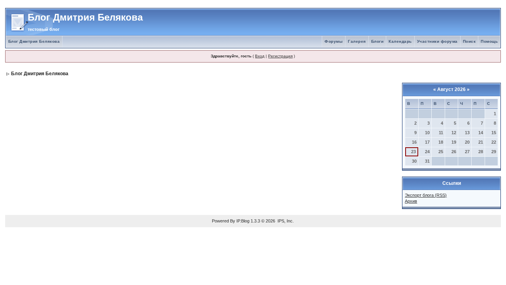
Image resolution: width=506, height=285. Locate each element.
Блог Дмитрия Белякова (34, 41)
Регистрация (280, 56)
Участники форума (437, 41)
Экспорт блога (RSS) (426, 195)
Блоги (377, 41)
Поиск (469, 41)
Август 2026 (451, 89)
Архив (411, 201)
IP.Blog (242, 220)
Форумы (334, 41)
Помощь (489, 41)
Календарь (400, 41)
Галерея (357, 41)
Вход (259, 56)
